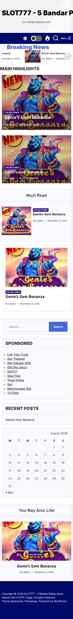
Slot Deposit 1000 (19, 363)
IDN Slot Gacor (17, 367)
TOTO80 (13, 393)
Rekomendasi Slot (19, 388)
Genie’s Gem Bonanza (51, 53)
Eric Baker (44, 58)
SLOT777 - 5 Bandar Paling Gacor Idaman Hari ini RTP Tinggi (36, 13)
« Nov (9, 492)
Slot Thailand (16, 359)
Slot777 (12, 371)
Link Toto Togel (17, 354)
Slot (9, 384)
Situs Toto (14, 376)
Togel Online (15, 380)
